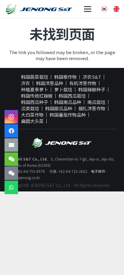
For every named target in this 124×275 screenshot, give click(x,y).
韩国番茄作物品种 (68, 115)
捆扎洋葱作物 (91, 108)
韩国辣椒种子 (91, 89)
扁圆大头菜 (32, 121)
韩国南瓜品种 (67, 102)
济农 (25, 83)
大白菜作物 (32, 115)
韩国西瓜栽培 (72, 96)
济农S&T (92, 77)
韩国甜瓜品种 (58, 108)
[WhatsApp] (11, 187)
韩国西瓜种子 (34, 102)
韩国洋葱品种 (49, 83)
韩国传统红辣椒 (37, 96)
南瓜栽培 (96, 102)
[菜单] (87, 9)
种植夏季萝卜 (34, 89)
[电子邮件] (11, 145)
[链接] (39, 9)
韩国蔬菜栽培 (34, 77)
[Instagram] (11, 117)
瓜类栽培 (30, 108)
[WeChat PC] (11, 173)
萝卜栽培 (63, 89)
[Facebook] (11, 131)
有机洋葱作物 (82, 83)
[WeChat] (11, 159)
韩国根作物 (65, 77)
